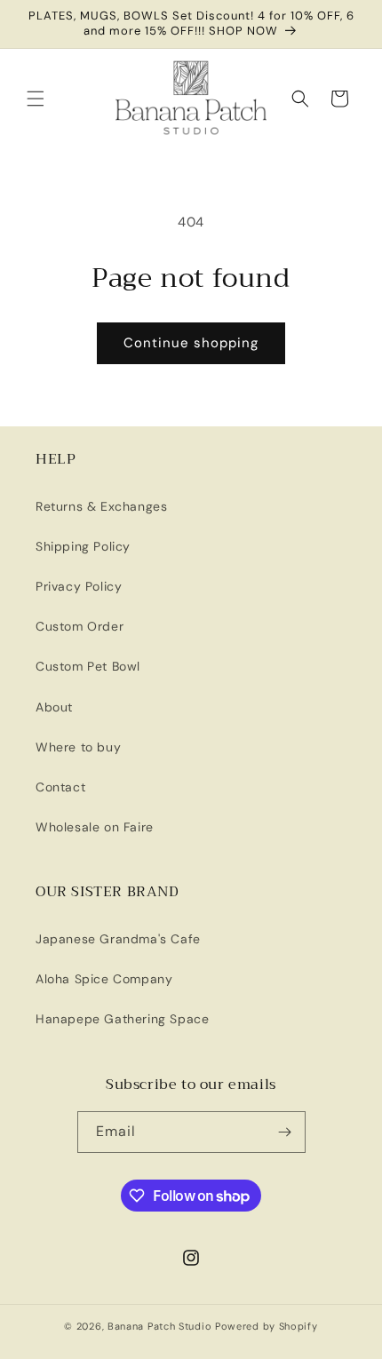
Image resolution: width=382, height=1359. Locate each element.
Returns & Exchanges (101, 506)
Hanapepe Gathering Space (122, 1019)
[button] (35, 98)
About (54, 707)
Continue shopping (191, 343)
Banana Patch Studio (159, 1326)
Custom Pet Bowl (88, 666)
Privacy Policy (79, 586)
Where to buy (78, 747)
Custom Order (79, 626)
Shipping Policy (83, 546)
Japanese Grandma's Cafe (118, 939)
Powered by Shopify (266, 1326)
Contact (60, 787)
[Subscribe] (285, 1132)
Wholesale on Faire (95, 827)
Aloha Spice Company (104, 979)
